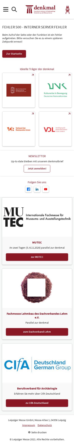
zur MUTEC (37, 257)
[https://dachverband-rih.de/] (18, 90)
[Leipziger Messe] (67, 9)
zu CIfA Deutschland (37, 403)
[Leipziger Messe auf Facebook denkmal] (28, 189)
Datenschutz (45, 425)
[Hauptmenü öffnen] (5, 9)
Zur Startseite (14, 53)
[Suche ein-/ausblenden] (14, 9)
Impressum (28, 425)
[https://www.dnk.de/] (55, 90)
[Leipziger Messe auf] (37, 189)
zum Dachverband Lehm (37, 331)
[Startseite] (40, 9)
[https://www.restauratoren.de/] (18, 129)
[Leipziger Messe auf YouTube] (45, 189)
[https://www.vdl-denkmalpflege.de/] (55, 129)
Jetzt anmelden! (37, 168)
